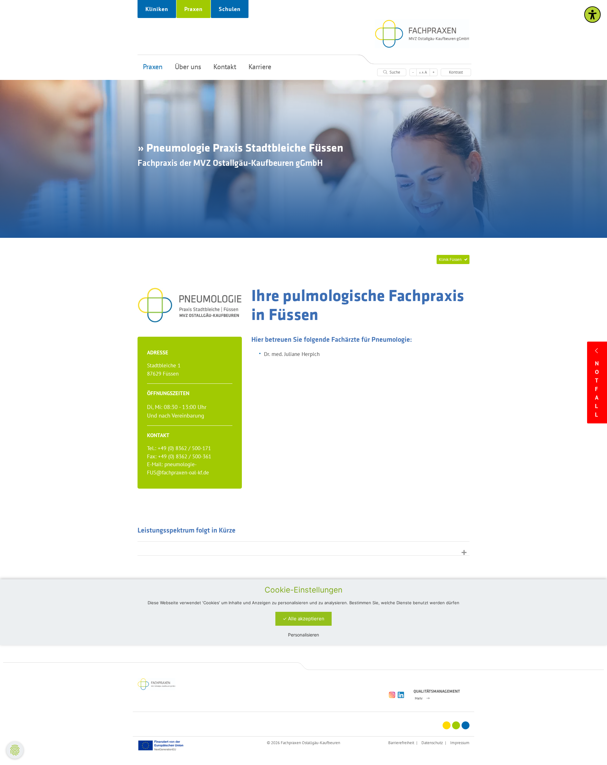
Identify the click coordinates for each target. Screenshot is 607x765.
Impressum (459, 742)
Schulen (230, 9)
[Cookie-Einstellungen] (14, 750)
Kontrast (456, 72)
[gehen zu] (303, 548)
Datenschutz (432, 742)
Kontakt (224, 66)
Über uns (188, 66)
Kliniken (156, 9)
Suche (394, 72)
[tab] (303, 548)
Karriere (259, 66)
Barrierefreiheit (401, 742)
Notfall (597, 389)
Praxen (193, 9)
